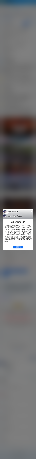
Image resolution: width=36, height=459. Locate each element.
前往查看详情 (18, 247)
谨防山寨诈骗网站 (18, 222)
